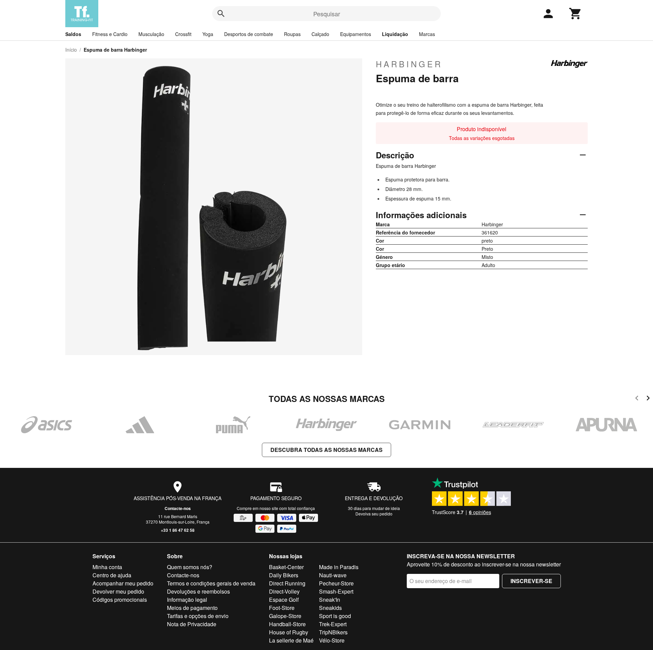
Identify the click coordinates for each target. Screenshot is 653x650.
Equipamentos (355, 34)
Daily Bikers (283, 575)
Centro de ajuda (112, 575)
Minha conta (107, 567)
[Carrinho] (575, 13)
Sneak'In (329, 599)
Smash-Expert (336, 591)
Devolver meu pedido (118, 591)
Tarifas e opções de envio (198, 616)
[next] (648, 399)
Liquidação (395, 34)
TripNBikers (333, 632)
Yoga (207, 34)
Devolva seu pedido (373, 513)
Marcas (427, 34)
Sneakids (330, 608)
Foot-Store (282, 608)
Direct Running (287, 583)
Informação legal (187, 599)
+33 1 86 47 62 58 (178, 530)
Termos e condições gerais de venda (211, 583)
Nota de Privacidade (191, 624)
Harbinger (409, 63)
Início (71, 49)
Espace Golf (284, 599)
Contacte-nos (178, 508)
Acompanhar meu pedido (123, 583)
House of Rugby (288, 632)
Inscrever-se (531, 581)
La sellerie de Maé (291, 640)
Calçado (320, 34)
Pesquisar (326, 13)
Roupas (292, 34)
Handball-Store (287, 624)
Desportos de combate (248, 34)
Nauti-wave (333, 575)
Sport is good (335, 616)
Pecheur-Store (336, 583)
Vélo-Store (332, 640)
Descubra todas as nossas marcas (326, 450)
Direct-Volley (284, 591)
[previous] (637, 399)
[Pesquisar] (221, 13)
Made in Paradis (338, 567)
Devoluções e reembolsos (198, 591)
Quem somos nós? (189, 567)
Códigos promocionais (120, 599)
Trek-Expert (333, 624)
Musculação (151, 34)
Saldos (73, 34)
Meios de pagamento (192, 608)
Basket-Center (286, 567)
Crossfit (183, 34)
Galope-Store (285, 616)
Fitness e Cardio (110, 34)
